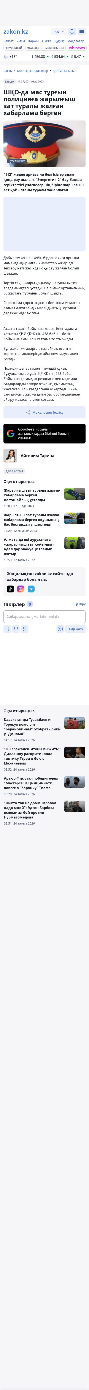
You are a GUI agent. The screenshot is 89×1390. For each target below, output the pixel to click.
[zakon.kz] (15, 31)
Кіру (82, 604)
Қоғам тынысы (64, 71)
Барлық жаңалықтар (32, 71)
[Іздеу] (72, 31)
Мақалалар (75, 41)
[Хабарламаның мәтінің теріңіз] (44, 616)
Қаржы (33, 41)
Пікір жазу (75, 629)
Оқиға (46, 41)
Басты (8, 71)
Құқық (59, 41)
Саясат (8, 41)
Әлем (21, 41)
